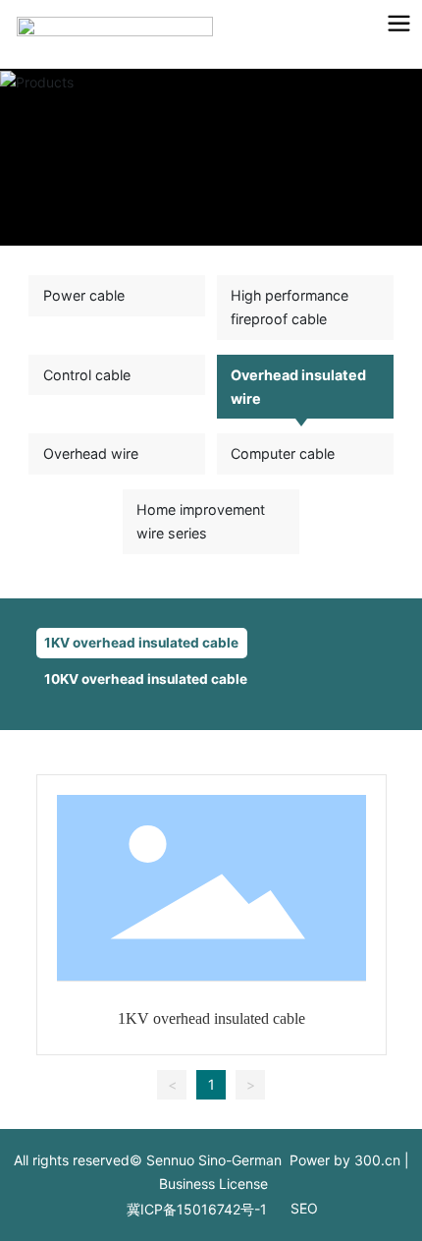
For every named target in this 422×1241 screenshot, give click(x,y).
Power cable (84, 295)
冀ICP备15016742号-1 (197, 1209)
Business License (213, 1183)
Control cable (87, 375)
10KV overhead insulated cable (145, 679)
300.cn (377, 1160)
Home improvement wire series (200, 521)
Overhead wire (90, 453)
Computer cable (283, 453)
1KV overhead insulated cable (141, 642)
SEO (304, 1208)
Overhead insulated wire (298, 387)
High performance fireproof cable (289, 307)
